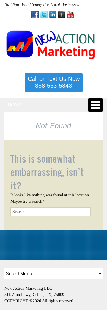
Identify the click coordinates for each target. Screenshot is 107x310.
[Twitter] (44, 14)
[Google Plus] (61, 14)
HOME (14, 104)
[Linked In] (52, 14)
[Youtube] (70, 14)
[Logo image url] (51, 44)
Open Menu (95, 105)
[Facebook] (35, 14)
